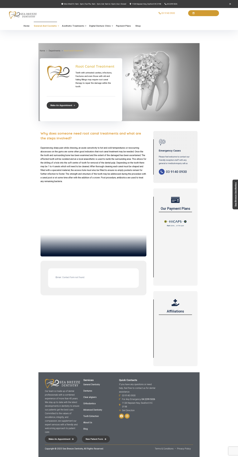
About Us (87, 422)
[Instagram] (127, 416)
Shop (138, 26)
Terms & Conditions (164, 448)
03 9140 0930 (168, 13)
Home (26, 26)
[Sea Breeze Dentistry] (21, 15)
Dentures (87, 391)
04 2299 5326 (172, 4)
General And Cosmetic (45, 26)
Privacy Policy (184, 448)
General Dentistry (91, 384)
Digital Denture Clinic (100, 26)
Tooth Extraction (91, 416)
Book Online (201, 13)
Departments (54, 51)
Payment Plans (123, 26)
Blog (85, 429)
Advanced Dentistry (92, 410)
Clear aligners (90, 397)
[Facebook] (121, 416)
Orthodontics (89, 403)
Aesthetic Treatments (73, 26)
